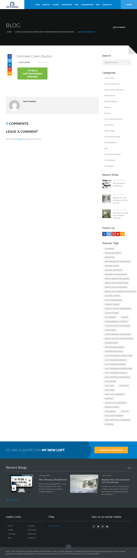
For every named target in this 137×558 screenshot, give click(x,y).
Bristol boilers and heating (117, 279)
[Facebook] (104, 234)
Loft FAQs (11, 534)
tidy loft (125, 411)
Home (9, 32)
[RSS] (122, 234)
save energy (110, 411)
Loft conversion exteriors (113, 119)
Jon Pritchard (111, 343)
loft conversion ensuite (115, 360)
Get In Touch (119, 27)
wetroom (109, 424)
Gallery (10, 530)
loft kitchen (110, 381)
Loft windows (109, 78)
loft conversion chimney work (118, 356)
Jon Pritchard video (114, 351)
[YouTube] (118, 234)
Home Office (109, 125)
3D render (109, 249)
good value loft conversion (117, 326)
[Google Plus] (113, 234)
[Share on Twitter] (9, 60)
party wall (109, 390)
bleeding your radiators (116, 274)
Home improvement (111, 84)
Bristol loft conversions (116, 287)
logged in (21, 139)
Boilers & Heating (110, 101)
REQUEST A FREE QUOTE (111, 450)
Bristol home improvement (116, 283)
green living (110, 330)
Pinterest (109, 398)
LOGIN (129, 4)
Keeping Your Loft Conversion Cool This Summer (120, 200)
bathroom (109, 257)
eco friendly (110, 317)
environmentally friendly (116, 321)
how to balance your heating (118, 334)
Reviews (107, 107)
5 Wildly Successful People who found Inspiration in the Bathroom (44, 32)
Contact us (32, 538)
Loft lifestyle (108, 166)
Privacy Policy (54, 526)
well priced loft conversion (117, 420)
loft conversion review (115, 364)
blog (106, 148)
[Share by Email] (9, 73)
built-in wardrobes (113, 300)
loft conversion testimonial (117, 377)
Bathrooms (32, 534)
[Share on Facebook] (9, 56)
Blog (9, 538)
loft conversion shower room (118, 369)
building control (112, 296)
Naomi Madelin (24, 62)
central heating (112, 304)
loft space (124, 386)
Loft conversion (109, 160)
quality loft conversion (115, 403)
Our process (32, 530)
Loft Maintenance (110, 142)
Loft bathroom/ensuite (112, 154)
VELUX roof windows (114, 416)
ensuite (125, 317)
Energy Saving (109, 95)
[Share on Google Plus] (9, 69)
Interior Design (109, 131)
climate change (112, 313)
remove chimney (112, 407)
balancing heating (113, 253)
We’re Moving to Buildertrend (119, 184)
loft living (109, 386)
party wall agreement (114, 394)
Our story (31, 526)
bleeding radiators (113, 270)
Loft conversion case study (114, 90)
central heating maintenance (118, 309)
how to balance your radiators (119, 339)
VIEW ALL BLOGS (12, 500)
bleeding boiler (112, 266)
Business (107, 113)
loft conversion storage (116, 373)
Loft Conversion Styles (112, 137)
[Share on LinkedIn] (9, 65)
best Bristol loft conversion (117, 261)
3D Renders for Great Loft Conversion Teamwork (120, 215)
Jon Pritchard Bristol (114, 347)
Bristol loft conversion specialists (120, 291)
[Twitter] (109, 234)
